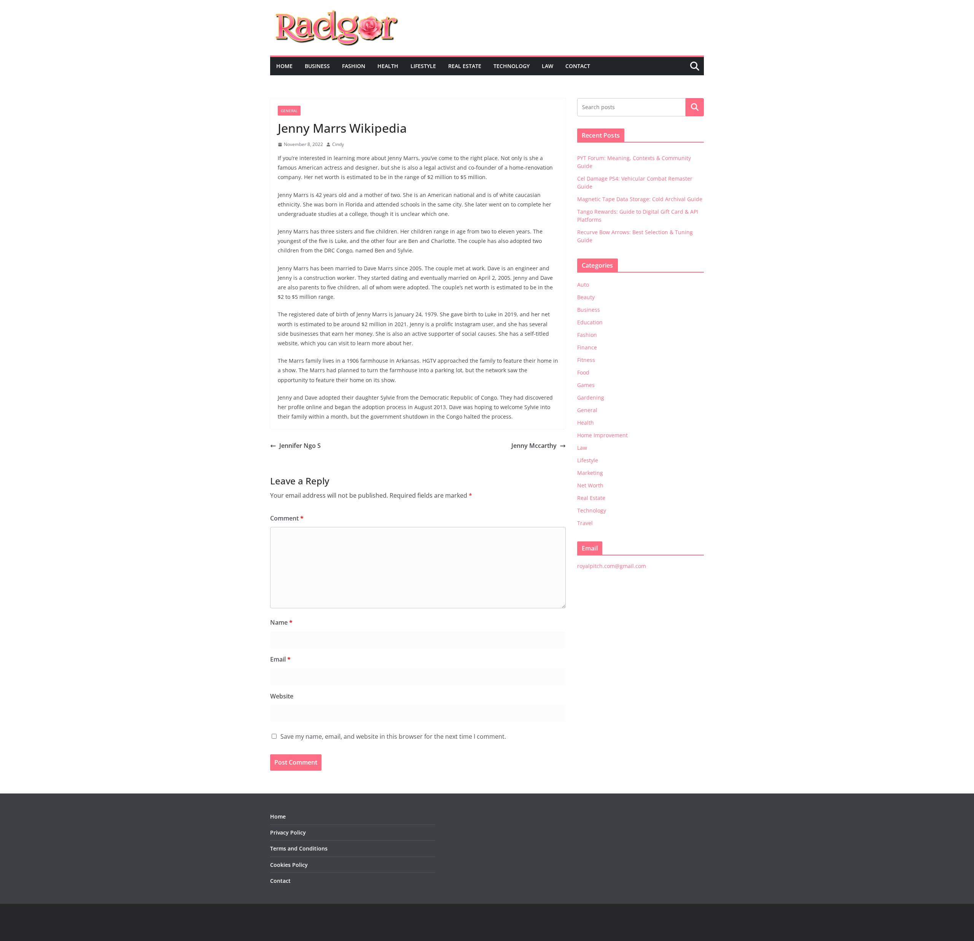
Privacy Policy (288, 832)
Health (387, 66)
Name (281, 622)
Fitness (586, 359)
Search (695, 107)
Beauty (586, 297)
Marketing (590, 472)
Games (586, 385)
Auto (583, 284)
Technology (511, 66)
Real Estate (464, 66)
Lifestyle (423, 66)
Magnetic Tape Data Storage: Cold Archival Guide (639, 199)
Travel (585, 523)
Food (583, 372)
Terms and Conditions (299, 848)
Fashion (353, 66)
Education (590, 322)
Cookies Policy (289, 864)
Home (284, 66)
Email (280, 659)
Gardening (590, 397)
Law (547, 66)
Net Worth (590, 485)
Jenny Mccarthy (534, 445)
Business (317, 66)
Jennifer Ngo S (300, 445)
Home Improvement (602, 435)
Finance (587, 347)
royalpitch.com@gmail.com (611, 566)
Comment (287, 518)
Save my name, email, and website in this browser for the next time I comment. (393, 736)
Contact (577, 66)
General (289, 110)
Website (281, 696)
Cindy (338, 144)
